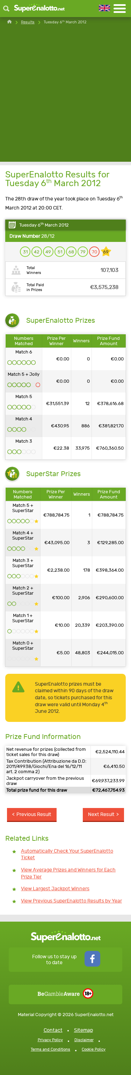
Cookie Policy (93, 1049)
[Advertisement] (65, 96)
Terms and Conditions (50, 1049)
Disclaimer (84, 1040)
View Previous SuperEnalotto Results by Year (71, 901)
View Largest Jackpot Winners (55, 889)
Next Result (101, 814)
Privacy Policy (50, 1040)
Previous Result (33, 814)
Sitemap (83, 1030)
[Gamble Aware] (59, 994)
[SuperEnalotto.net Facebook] (92, 965)
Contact (53, 1030)
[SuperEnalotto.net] (39, 8)
